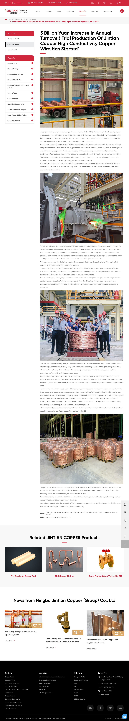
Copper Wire (12, 93)
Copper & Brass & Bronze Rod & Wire (18, 86)
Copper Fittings (13, 69)
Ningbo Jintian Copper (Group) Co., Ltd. (26, 718)
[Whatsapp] (125, 504)
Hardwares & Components (47, 680)
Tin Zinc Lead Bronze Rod (23, 576)
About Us (83, 11)
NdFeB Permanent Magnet (16, 110)
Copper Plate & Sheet (15, 74)
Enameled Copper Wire (15, 104)
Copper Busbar (12, 99)
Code (59, 11)
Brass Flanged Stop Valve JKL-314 (105, 576)
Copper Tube (12, 63)
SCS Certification (79, 699)
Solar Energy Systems (45, 693)
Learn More (10, 641)
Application (70, 11)
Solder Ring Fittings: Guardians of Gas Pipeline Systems (20, 633)
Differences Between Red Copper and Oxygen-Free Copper (102, 641)
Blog (75, 686)
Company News (30, 19)
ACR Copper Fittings (64, 576)
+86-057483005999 (37, 3)
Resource (94, 11)
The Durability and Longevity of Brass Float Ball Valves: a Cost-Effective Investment (63, 640)
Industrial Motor (44, 686)
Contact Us (107, 11)
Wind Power (42, 689)
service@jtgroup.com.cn (15, 3)
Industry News (78, 689)
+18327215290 (73, 3)
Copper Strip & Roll (14, 80)
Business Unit (12, 50)
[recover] (124, 716)
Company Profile (13, 39)
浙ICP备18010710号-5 (59, 718)
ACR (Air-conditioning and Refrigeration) (51, 677)
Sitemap (108, 718)
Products (48, 11)
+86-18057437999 (55, 3)
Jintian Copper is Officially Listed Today (58, 517)
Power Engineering (44, 683)
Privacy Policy (119, 718)
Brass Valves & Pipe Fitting (17, 115)
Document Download (81, 680)
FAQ (75, 683)
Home (38, 11)
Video (76, 693)
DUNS (76, 696)
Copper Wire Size (13, 121)
